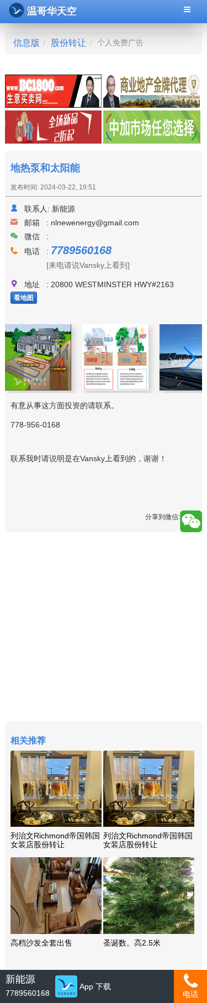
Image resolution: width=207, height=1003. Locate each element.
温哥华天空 (52, 11)
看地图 (24, 298)
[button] (189, 358)
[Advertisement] (103, 628)
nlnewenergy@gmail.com (95, 222)
